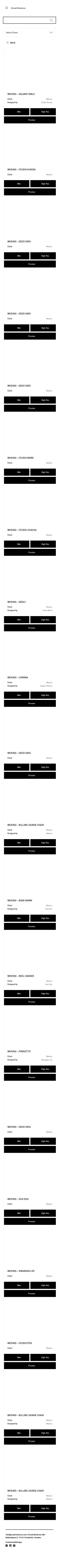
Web (19, 111)
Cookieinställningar (14, 1542)
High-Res (45, 111)
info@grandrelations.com (16, 1534)
